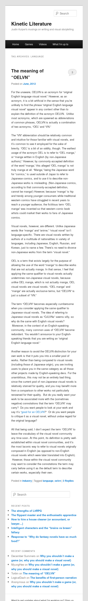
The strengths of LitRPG (26, 511)
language (48, 481)
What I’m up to (60, 44)
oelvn (58, 481)
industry (27, 481)
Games (29, 44)
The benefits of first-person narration (53, 578)
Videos (43, 44)
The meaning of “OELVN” (27, 74)
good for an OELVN (32, 412)
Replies (68, 481)
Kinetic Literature (31, 23)
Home (15, 44)
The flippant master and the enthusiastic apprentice (43, 515)
